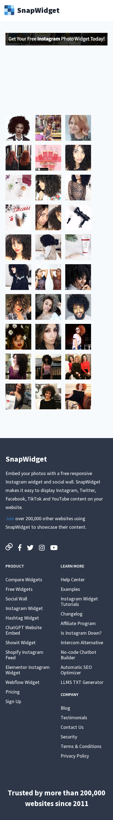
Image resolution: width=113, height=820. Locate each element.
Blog (65, 708)
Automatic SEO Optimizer (76, 670)
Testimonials (74, 717)
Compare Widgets (23, 579)
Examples (70, 589)
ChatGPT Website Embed (23, 630)
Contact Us (72, 727)
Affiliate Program (78, 623)
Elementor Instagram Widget (27, 670)
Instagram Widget (24, 608)
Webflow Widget (22, 682)
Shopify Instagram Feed (24, 655)
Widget (38, 9)
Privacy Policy (75, 756)
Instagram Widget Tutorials (79, 601)
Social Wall (16, 598)
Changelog (72, 614)
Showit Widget (20, 642)
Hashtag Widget (22, 618)
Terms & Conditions (81, 746)
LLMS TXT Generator (82, 682)
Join (9, 518)
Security (69, 736)
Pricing (12, 692)
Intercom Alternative (82, 642)
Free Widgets (19, 589)
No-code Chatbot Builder (78, 655)
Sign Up (13, 701)
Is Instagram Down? (81, 633)
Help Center (73, 579)
